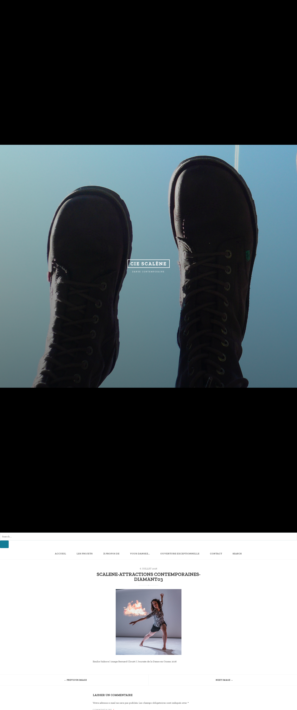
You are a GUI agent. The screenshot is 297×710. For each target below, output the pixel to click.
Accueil (60, 553)
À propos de (111, 553)
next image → (224, 680)
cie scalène (148, 264)
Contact (216, 553)
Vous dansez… (140, 553)
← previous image (75, 680)
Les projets (85, 553)
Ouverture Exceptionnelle (179, 553)
